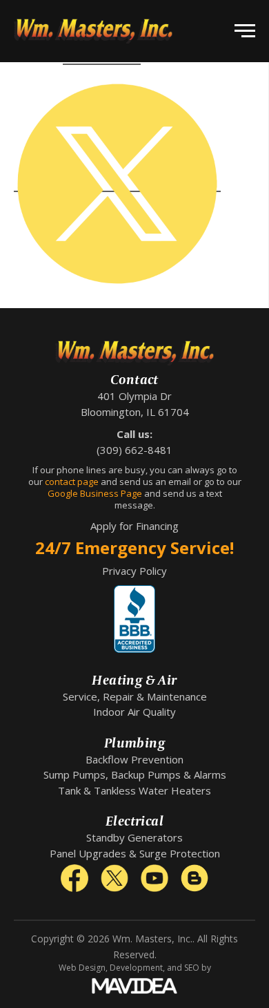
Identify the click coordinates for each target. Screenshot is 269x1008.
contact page (72, 481)
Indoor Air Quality (134, 712)
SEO (191, 967)
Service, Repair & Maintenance (135, 696)
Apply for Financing (134, 526)
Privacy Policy (134, 571)
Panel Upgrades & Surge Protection (135, 853)
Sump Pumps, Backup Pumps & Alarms (134, 774)
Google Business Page (95, 493)
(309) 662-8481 (134, 450)
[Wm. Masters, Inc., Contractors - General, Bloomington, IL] (134, 619)
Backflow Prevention (134, 759)
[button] (245, 31)
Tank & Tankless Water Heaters (134, 790)
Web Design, (83, 967)
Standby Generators (134, 837)
